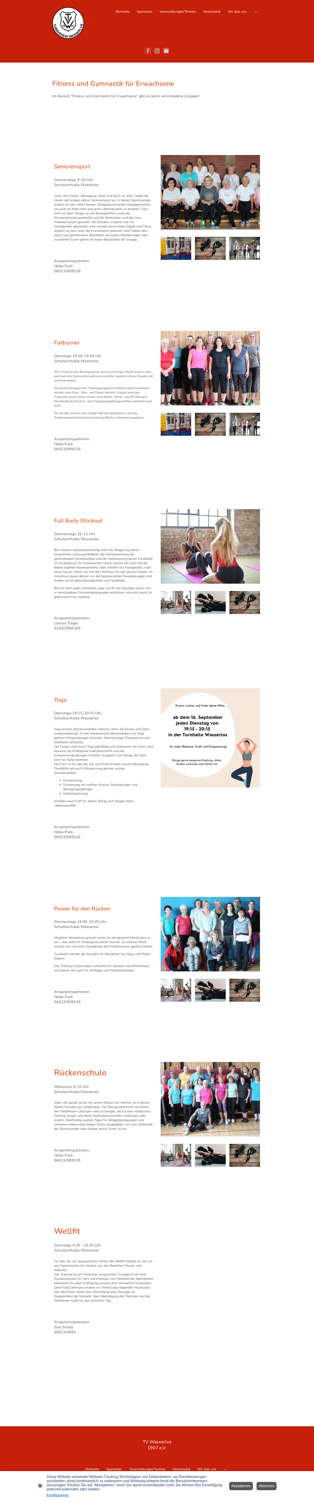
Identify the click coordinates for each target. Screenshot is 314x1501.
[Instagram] (157, 51)
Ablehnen (266, 1486)
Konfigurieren (58, 1495)
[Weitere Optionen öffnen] (255, 11)
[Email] (166, 51)
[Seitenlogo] (68, 23)
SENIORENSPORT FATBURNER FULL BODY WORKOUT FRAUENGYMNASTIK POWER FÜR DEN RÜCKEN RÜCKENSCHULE (147, 110)
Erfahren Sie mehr (120, 266)
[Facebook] (148, 51)
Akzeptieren (241, 1486)
